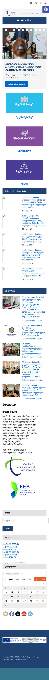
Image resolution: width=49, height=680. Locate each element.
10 (44, 30)
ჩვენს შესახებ (24, 117)
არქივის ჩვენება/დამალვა (15, 562)
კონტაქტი (24, 150)
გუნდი (24, 184)
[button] (45, 9)
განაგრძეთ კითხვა (16, 84)
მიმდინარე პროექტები (32, 320)
